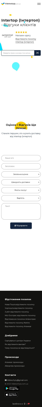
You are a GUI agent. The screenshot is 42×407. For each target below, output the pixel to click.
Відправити (21, 226)
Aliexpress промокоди (15, 366)
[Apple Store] (12, 394)
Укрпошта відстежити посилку (19, 308)
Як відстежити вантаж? (15, 344)
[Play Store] (12, 388)
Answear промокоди (14, 362)
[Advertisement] (21, 95)
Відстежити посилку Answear (18, 326)
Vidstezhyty (12, 4)
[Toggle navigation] (39, 3)
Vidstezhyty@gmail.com (17, 380)
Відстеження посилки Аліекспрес (20, 319)
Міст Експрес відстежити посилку (20, 315)
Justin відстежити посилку (17, 312)
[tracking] (37, 53)
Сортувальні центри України (18, 341)
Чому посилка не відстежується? (20, 348)
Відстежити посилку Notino (17, 323)
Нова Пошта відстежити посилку (19, 305)
